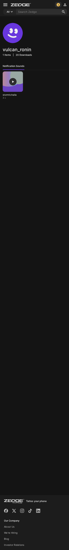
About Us (9, 526)
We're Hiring (11, 532)
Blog (6, 538)
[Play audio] (13, 81)
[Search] (63, 11)
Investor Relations (14, 544)
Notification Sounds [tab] (13, 66)
